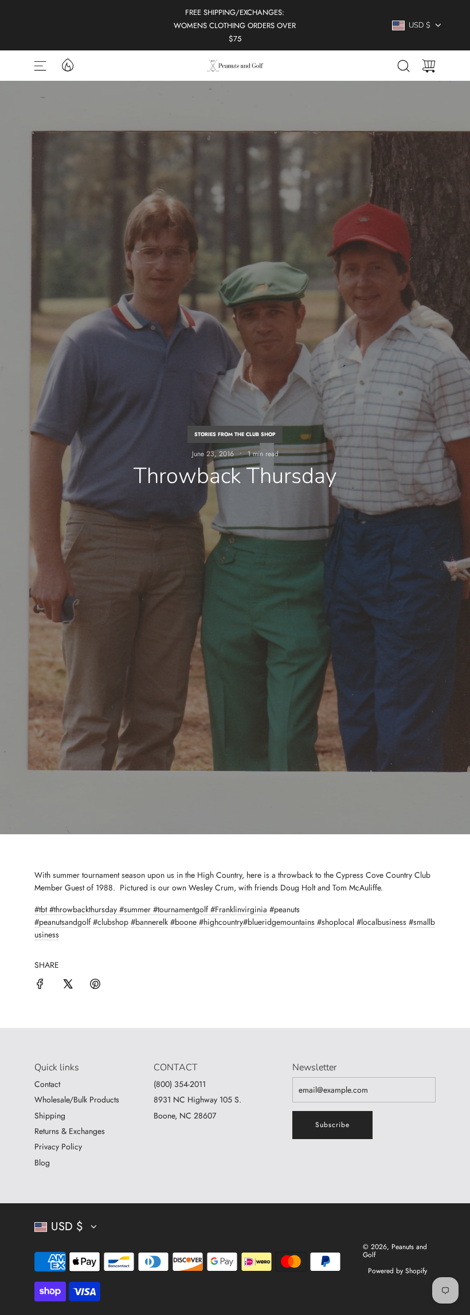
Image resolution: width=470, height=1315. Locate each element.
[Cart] (428, 65)
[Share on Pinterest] (95, 985)
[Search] (403, 65)
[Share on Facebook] (40, 985)
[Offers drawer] (67, 64)
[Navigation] (40, 66)
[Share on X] (67, 985)
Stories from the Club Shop (235, 434)
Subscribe (332, 1125)
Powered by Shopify (397, 1271)
